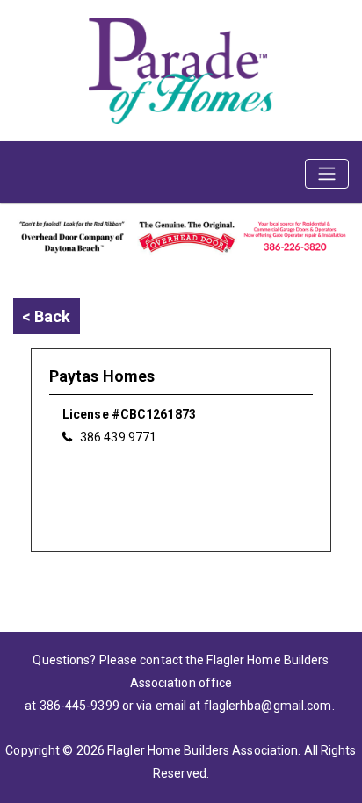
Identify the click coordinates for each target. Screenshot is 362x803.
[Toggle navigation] (327, 174)
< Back (46, 316)
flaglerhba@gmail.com (268, 706)
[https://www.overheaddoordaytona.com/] (181, 234)
